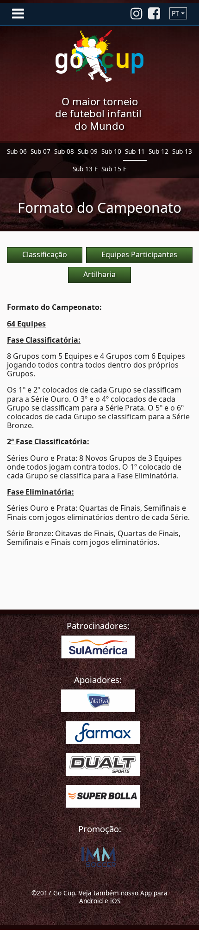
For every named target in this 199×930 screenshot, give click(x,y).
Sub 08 (64, 151)
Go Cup (99, 56)
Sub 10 (111, 151)
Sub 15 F (113, 168)
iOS (115, 900)
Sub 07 (40, 151)
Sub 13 (182, 151)
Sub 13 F (85, 168)
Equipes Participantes (139, 254)
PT (175, 13)
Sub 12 (158, 151)
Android (91, 900)
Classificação (44, 254)
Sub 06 (17, 151)
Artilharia (99, 274)
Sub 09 (88, 151)
